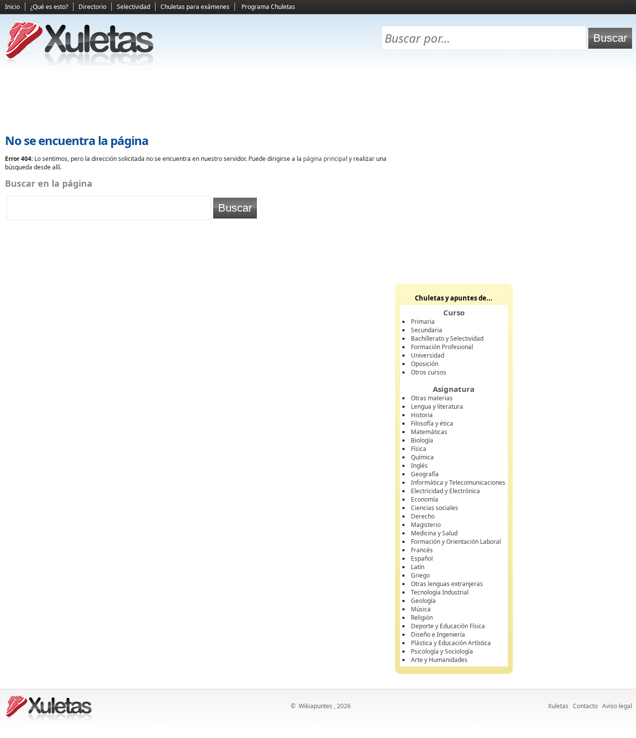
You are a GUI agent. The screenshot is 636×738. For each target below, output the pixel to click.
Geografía (425, 474)
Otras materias (432, 398)
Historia (422, 415)
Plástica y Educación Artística (451, 643)
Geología (423, 600)
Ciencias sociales (434, 508)
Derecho (423, 516)
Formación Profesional (442, 347)
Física (418, 448)
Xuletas (558, 706)
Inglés (419, 465)
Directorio (92, 6)
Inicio (12, 6)
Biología (422, 440)
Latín (417, 567)
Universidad (427, 355)
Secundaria (426, 330)
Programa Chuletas (268, 6)
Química (422, 457)
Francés (422, 550)
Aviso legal (617, 706)
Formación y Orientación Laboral (456, 541)
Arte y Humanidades (439, 660)
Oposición (424, 364)
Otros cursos (428, 372)
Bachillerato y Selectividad (447, 338)
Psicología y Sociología (442, 651)
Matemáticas (429, 432)
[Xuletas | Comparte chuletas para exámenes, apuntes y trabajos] (79, 63)
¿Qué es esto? (49, 6)
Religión (422, 617)
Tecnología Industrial (440, 592)
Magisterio (426, 524)
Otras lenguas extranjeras (447, 584)
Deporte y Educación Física (448, 626)
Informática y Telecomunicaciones (458, 482)
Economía (424, 499)
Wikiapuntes (315, 706)
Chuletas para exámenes (195, 6)
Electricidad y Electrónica (445, 491)
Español (422, 558)
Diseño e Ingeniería (438, 634)
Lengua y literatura (437, 406)
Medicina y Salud (434, 533)
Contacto (585, 706)
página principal (325, 158)
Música (421, 609)
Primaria (423, 321)
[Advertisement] (318, 100)
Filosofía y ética (432, 423)
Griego (420, 575)
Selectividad (133, 6)
